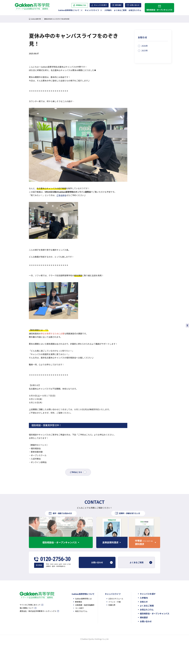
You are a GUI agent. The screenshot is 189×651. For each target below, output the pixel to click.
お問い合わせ (134, 5)
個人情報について (27, 608)
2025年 (144, 50)
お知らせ (144, 601)
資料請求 (118, 5)
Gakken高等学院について (69, 10)
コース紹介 (79, 608)
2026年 (144, 45)
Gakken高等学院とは (83, 598)
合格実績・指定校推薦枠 (84, 605)
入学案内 (108, 10)
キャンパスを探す (100, 5)
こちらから (61, 195)
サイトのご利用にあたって (30, 604)
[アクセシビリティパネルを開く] (187, 325)
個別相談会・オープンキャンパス (159, 9)
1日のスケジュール (115, 598)
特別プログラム (81, 611)
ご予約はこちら (76, 472)
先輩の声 (111, 605)
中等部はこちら (81, 6)
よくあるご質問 (120, 10)
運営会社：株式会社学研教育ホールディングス (38, 611)
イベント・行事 (114, 601)
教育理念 (78, 601)
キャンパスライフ (92, 10)
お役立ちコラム (135, 10)
